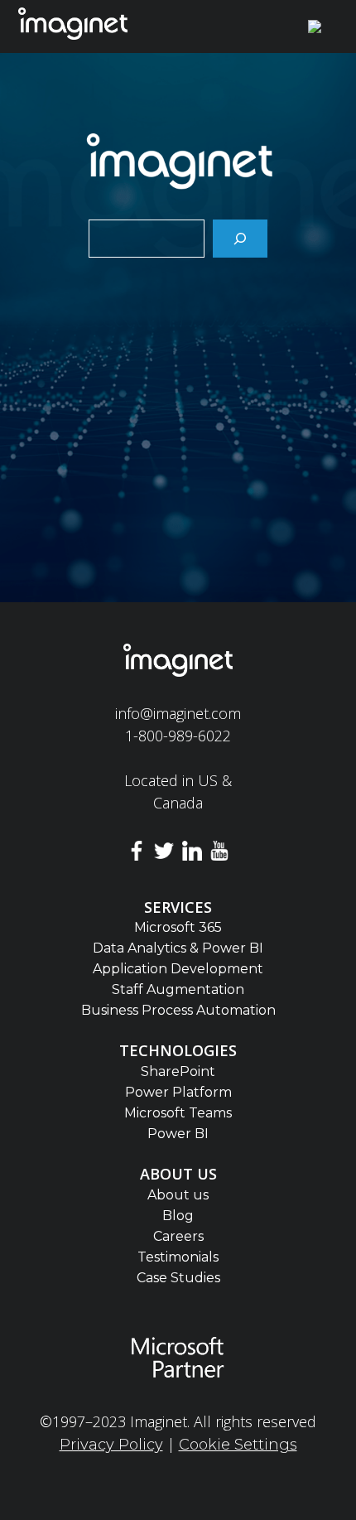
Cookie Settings (238, 1445)
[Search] (240, 239)
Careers (178, 1236)
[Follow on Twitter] (164, 854)
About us (178, 1195)
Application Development (178, 969)
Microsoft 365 (178, 927)
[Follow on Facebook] (137, 854)
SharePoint (178, 1071)
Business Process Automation (178, 1010)
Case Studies (178, 1278)
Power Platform (178, 1092)
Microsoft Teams (178, 1113)
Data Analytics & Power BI (178, 948)
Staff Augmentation (178, 989)
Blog (178, 1215)
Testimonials (178, 1257)
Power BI (178, 1133)
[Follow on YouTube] (220, 854)
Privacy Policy (111, 1445)
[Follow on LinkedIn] (192, 854)
